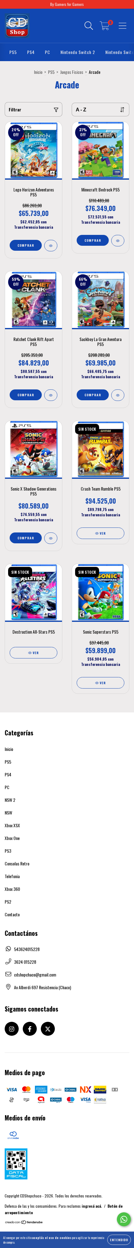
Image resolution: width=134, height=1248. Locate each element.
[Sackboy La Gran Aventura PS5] (117, 395)
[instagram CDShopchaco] (12, 1029)
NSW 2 (10, 800)
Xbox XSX (12, 825)
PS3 (8, 850)
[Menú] (123, 26)
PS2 (8, 901)
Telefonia (12, 876)
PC (47, 52)
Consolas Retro (17, 863)
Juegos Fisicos (71, 72)
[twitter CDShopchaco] (48, 1029)
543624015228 (27, 949)
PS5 (13, 52)
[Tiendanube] (24, 1222)
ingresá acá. (92, 1206)
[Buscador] (88, 26)
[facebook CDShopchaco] (30, 1029)
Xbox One (12, 838)
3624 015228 (25, 961)
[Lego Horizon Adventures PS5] (50, 245)
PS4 (31, 52)
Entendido (119, 1239)
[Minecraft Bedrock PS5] (117, 240)
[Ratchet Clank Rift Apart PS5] (50, 395)
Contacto (12, 914)
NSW (8, 812)
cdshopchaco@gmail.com (35, 974)
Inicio (38, 72)
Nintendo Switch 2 (77, 52)
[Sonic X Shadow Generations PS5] (50, 538)
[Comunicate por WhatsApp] (124, 1219)
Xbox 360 (12, 889)
